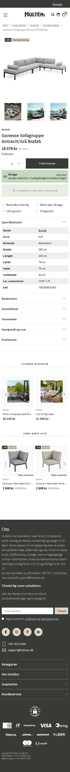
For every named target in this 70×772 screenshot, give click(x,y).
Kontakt (57, 4)
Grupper (34, 25)
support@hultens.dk (31, 578)
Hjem (5, 25)
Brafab (6, 129)
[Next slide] (60, 111)
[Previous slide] (9, 111)
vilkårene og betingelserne (41, 619)
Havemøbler (19, 25)
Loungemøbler (51, 25)
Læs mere (61, 174)
